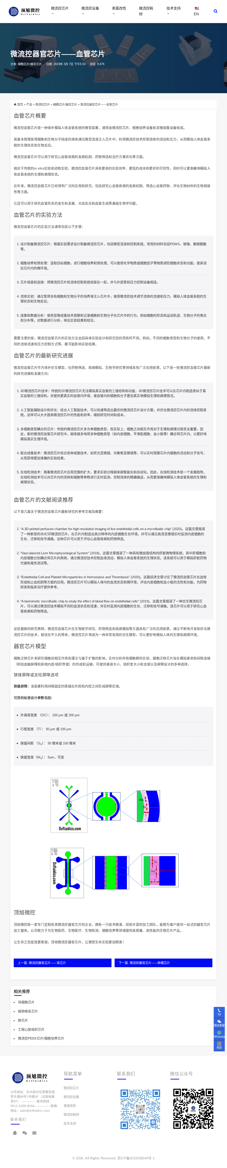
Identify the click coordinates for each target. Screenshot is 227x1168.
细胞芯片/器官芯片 (30, 64)
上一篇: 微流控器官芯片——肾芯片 (42, 963)
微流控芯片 (60, 8)
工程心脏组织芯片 (31, 1029)
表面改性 (119, 8)
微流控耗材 (146, 11)
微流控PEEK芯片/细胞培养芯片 (41, 1038)
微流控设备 (90, 8)
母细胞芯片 (26, 1002)
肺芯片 (23, 1020)
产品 (29, 104)
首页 (20, 104)
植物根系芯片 (28, 1011)
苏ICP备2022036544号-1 (136, 1158)
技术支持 (173, 8)
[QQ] (15, 1133)
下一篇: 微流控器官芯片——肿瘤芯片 (144, 963)
